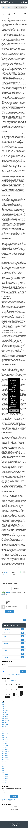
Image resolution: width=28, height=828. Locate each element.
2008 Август (5, 710)
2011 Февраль (5, 759)
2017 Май (4, 782)
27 (9, 696)
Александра (6, 574)
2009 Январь (5, 718)
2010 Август (5, 749)
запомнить (6, 671)
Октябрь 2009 (14, 680)
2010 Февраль (5, 741)
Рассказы (6, 639)
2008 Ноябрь (5, 714)
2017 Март (4, 780)
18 (21, 691)
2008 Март (4, 702)
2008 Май (4, 706)
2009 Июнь (4, 728)
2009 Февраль (5, 720)
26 (6, 696)
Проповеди (5, 572)
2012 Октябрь (5, 776)
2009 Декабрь (5, 739)
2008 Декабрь (5, 716)
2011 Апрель (5, 763)
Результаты (4, 799)
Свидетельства (7, 632)
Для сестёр (6, 650)
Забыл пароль (11, 674)
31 (18, 696)
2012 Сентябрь (5, 774)
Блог (9, 7)
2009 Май (4, 726)
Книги (5, 636)
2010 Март (4, 743)
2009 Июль (4, 730)
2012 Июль (4, 772)
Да (4, 790)
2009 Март (4, 722)
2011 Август (5, 768)
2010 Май (4, 747)
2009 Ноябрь (5, 737)
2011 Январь (5, 757)
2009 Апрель (5, 724)
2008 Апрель (5, 704)
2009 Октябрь (5, 735)
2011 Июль (4, 767)
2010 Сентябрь (5, 751)
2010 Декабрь (5, 755)
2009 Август (5, 732)
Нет (5, 792)
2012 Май (4, 770)
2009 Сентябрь (5, 734)
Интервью (6, 643)
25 (21, 694)
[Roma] (3, 593)
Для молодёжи (7, 629)
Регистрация (17, 674)
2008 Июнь (4, 708)
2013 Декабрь (5, 778)
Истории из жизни (8, 653)
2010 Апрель (5, 745)
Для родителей (7, 646)
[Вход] (7, 603)
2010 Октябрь (5, 753)
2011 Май (4, 765)
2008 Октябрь (5, 712)
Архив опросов (11, 799)
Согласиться (14, 410)
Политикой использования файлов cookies (12, 406)
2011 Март (4, 761)
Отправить (9, 611)
